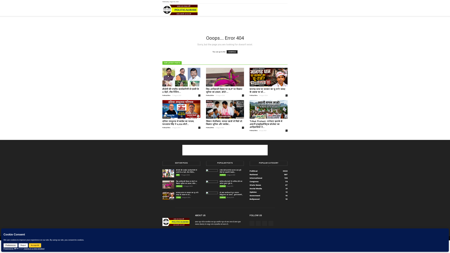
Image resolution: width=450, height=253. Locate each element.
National (209, 85)
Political (222, 175)
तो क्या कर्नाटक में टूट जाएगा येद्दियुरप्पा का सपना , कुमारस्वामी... (231, 193)
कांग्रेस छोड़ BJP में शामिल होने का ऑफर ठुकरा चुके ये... (231, 182)
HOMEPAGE (232, 52)
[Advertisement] (225, 24)
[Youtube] (286, 1)
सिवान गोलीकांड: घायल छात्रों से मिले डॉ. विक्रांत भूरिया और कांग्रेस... (224, 123)
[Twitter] (282, 1)
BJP (164, 85)
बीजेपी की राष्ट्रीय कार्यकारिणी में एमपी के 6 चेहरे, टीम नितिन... (180, 90)
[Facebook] (274, 1)
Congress (209, 117)
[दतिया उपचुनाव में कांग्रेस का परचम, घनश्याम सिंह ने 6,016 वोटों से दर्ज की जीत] (181, 109)
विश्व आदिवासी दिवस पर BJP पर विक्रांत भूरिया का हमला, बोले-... (224, 90)
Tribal (252, 85)
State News (166, 117)
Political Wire (166, 95)
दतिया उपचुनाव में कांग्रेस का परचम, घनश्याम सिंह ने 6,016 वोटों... (178, 123)
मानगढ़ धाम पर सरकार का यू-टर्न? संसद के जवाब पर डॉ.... (267, 90)
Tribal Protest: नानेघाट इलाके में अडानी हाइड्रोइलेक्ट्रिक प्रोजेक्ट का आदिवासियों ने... (266, 124)
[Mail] (278, 1)
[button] (285, 12)
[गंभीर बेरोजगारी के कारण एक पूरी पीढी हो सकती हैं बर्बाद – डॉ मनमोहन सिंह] (212, 173)
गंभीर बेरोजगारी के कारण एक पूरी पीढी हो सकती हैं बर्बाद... (230, 171)
